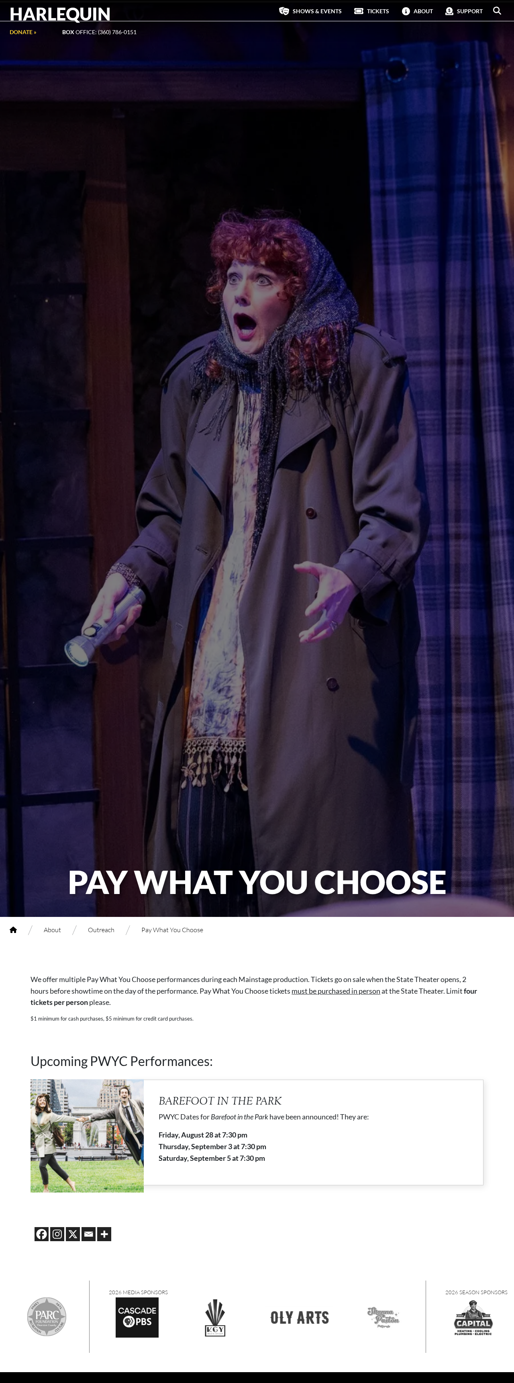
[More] (104, 1234)
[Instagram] (57, 1234)
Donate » (23, 32)
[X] (73, 1234)
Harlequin (60, 13)
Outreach (101, 929)
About (52, 929)
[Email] (89, 1234)
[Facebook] (42, 1234)
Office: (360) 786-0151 (99, 32)
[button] (497, 11)
